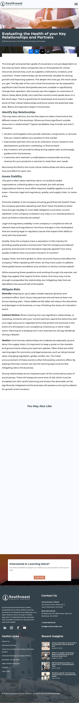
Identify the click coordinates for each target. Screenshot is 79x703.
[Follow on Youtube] (24, 628)
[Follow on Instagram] (11, 628)
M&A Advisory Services (11, 663)
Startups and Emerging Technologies (33, 41)
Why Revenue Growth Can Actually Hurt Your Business (36, 534)
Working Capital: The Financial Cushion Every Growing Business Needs (36, 514)
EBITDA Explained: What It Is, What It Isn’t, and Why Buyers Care (63, 664)
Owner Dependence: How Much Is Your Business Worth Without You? (37, 459)
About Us (5, 641)
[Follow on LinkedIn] (5, 628)
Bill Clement (8, 41)
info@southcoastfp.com (52, 626)
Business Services (9, 645)
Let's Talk (39, 578)
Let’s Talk (6, 671)
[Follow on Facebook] (18, 628)
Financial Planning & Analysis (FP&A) (16, 656)
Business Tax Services (10, 660)
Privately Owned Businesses (20, 463)
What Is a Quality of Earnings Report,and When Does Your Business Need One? (63, 654)
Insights (5, 667)
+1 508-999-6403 (48, 622)
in (36, 51)
